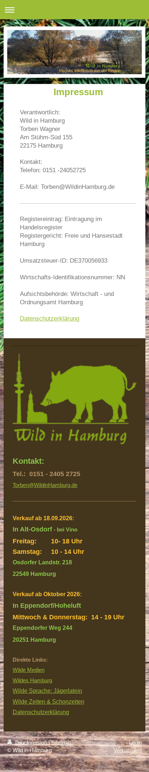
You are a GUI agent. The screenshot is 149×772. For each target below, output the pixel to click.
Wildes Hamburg (32, 680)
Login (135, 742)
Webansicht (128, 750)
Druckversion (31, 742)
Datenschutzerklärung (49, 318)
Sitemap (61, 742)
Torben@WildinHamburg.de (45, 485)
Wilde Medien (28, 670)
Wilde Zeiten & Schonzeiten (48, 702)
